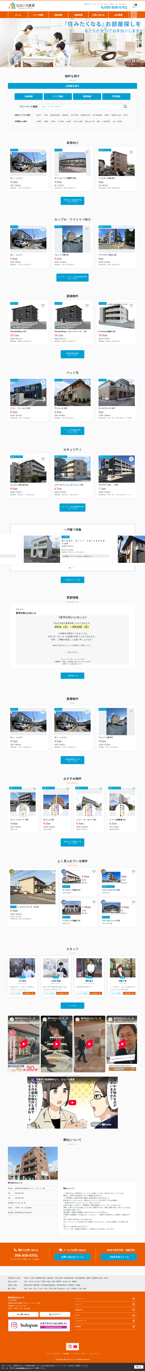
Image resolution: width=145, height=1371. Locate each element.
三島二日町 (82, 1288)
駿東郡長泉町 (55, 115)
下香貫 (43, 1281)
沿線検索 (58, 15)
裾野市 (107, 115)
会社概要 (118, 15)
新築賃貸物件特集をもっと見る (72, 354)
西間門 (59, 1281)
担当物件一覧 (29, 993)
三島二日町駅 (117, 121)
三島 (34, 1288)
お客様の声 (79, 1310)
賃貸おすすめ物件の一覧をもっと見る (72, 842)
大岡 (25, 1281)
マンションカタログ (53, 1353)
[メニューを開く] (134, 14)
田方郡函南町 (97, 115)
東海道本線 (28, 1285)
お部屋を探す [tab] (72, 86)
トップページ (79, 1299)
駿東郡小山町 (116, 115)
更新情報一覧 (72, 676)
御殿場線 (36, 1285)
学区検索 (116, 96)
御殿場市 (65, 115)
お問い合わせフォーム (72, 1257)
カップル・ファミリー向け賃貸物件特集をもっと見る (72, 277)
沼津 (25, 1288)
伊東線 (78, 1285)
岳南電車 (71, 1285)
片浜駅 (68, 121)
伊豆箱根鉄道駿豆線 (48, 1285)
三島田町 (73, 1288)
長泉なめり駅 (89, 121)
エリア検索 (38, 15)
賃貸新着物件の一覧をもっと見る (72, 760)
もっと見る (72, 1005)
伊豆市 (125, 115)
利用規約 (66, 1353)
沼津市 (38, 115)
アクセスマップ (80, 1321)
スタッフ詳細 (15, 993)
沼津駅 (38, 121)
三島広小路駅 (78, 121)
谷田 (53, 1281)
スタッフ (78, 1304)
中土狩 (37, 1281)
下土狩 (31, 1281)
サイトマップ (95, 1353)
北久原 (65, 1281)
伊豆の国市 (75, 115)
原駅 (98, 121)
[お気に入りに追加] (43, 152)
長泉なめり (62, 1288)
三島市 (45, 115)
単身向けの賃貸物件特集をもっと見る (72, 200)
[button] (69, 567)
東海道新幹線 (62, 1285)
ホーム (18, 15)
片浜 (45, 1288)
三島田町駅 (106, 121)
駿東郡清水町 (86, 115)
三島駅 (52, 121)
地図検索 (78, 15)
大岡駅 (45, 121)
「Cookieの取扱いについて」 (23, 1368)
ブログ (77, 1315)
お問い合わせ (98, 15)
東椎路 (74, 1281)
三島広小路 (53, 1288)
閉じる (138, 1367)
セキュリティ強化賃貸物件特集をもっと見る (72, 507)
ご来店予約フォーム (119, 1257)
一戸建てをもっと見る (72, 580)
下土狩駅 (60, 121)
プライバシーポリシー (80, 1353)
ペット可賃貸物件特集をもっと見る (72, 431)
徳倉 (49, 1281)
